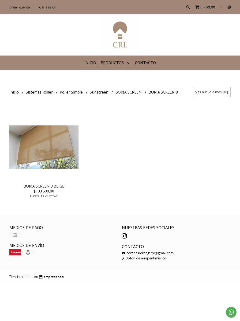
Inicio (90, 62)
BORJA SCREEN (128, 92)
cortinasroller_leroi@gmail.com (150, 253)
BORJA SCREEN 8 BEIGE (43, 186)
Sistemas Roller (40, 92)
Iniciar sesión (45, 7)
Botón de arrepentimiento (145, 258)
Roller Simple (72, 92)
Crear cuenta (19, 7)
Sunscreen (99, 92)
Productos (113, 62)
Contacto (145, 62)
